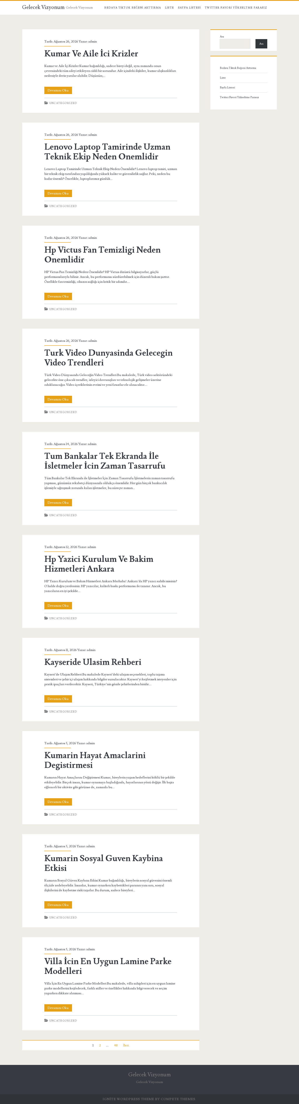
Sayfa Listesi (189, 7)
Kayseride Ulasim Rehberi (92, 662)
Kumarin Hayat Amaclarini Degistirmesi (95, 760)
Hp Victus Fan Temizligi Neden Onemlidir (102, 254)
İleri (126, 1045)
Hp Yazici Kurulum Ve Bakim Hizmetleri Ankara (98, 564)
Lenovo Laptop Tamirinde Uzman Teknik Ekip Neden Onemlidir (107, 151)
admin (92, 41)
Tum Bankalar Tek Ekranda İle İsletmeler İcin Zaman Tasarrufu (104, 461)
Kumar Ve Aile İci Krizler (91, 53)
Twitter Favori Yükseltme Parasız (236, 7)
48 (116, 1045)
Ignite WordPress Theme (128, 1099)
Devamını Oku (60, 91)
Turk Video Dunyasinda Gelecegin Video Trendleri (108, 358)
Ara (222, 36)
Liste (169, 7)
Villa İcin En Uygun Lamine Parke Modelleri (107, 966)
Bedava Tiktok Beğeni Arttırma (132, 7)
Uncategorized (63, 103)
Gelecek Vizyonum (43, 7)
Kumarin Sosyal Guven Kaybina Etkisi (103, 863)
